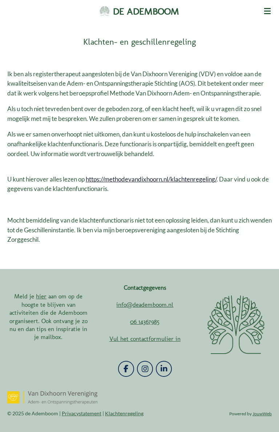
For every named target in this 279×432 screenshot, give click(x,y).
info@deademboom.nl (144, 304)
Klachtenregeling (124, 413)
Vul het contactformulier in (145, 338)
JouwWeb (262, 413)
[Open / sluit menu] (267, 11)
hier (41, 296)
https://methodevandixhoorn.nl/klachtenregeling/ (151, 179)
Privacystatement (81, 413)
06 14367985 (144, 321)
